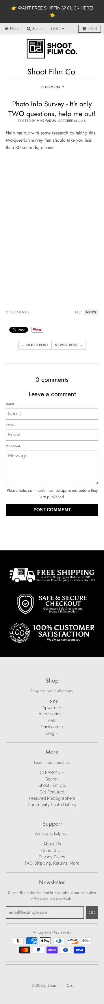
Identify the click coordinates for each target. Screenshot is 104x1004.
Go (92, 912)
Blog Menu (50, 87)
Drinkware (50, 726)
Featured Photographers (52, 798)
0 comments (17, 312)
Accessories (50, 714)
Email (10, 425)
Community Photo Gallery (52, 804)
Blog (50, 733)
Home (52, 701)
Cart (92, 29)
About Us (52, 844)
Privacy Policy (52, 857)
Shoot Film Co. (52, 785)
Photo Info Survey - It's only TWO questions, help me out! (52, 109)
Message (13, 446)
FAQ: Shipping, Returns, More (52, 863)
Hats (52, 720)
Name (10, 404)
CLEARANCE (52, 772)
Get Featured (52, 792)
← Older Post (35, 345)
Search (52, 779)
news (91, 312)
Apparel (49, 707)
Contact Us (52, 850)
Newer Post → (69, 345)
